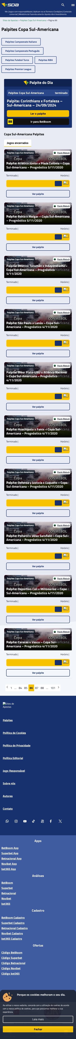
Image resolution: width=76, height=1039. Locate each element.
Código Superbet (11, 958)
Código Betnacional (13, 963)
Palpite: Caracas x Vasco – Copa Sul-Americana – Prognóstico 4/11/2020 (31, 644)
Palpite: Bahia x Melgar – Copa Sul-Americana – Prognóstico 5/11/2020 (38, 219)
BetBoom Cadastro (13, 917)
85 (25, 688)
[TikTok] (33, 821)
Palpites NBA (46, 60)
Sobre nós (9, 783)
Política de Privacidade (16, 745)
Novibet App (9, 864)
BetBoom (7, 883)
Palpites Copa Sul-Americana (33, 20)
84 (20, 688)
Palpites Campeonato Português (22, 51)
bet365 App (8, 869)
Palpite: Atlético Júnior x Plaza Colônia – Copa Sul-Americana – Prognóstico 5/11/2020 (38, 165)
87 (36, 688)
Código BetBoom (11, 952)
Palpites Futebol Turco (17, 60)
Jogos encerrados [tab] (17, 143)
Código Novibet (11, 968)
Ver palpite (38, 193)
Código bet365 (10, 973)
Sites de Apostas (10, 20)
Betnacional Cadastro (14, 928)
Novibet (6, 898)
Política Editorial (13, 758)
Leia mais (38, 1019)
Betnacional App (11, 858)
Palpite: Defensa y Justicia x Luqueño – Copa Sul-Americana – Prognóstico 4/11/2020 (37, 485)
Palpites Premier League (18, 69)
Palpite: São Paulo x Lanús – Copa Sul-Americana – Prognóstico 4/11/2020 (33, 325)
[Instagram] (16, 821)
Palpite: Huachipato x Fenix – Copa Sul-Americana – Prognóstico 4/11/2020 (33, 431)
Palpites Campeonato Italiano (21, 42)
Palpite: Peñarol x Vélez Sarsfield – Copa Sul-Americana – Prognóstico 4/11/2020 (37, 538)
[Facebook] (51, 821)
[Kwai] (42, 821)
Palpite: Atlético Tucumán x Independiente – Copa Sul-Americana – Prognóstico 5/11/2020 (37, 270)
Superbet (7, 888)
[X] (60, 821)
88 (42, 688)
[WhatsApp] (7, 821)
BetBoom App (10, 848)
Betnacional (8, 893)
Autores (8, 796)
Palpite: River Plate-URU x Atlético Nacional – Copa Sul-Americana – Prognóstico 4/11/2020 (36, 376)
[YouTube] (25, 821)
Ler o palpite (38, 113)
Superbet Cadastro (13, 923)
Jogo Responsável (14, 770)
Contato (8, 808)
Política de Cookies (14, 733)
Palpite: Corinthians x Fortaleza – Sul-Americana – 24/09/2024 (35, 103)
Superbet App (9, 853)
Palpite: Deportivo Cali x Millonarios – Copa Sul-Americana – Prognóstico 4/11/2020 (36, 591)
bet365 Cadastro (11, 939)
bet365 (5, 904)
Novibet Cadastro (12, 933)
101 (53, 688)
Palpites (8, 720)
